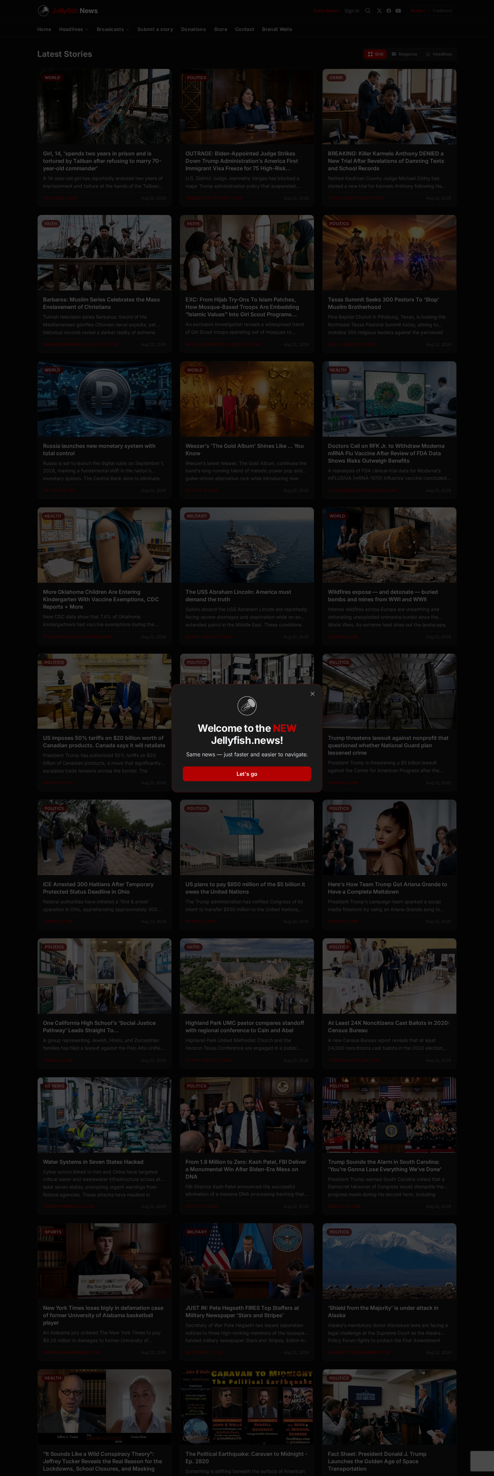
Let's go (247, 773)
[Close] (312, 693)
